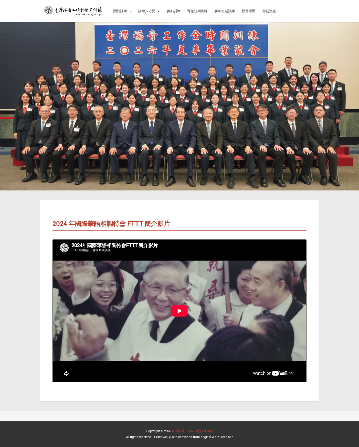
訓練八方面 (146, 11)
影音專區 (248, 11)
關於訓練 (120, 11)
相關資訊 (269, 11)
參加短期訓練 (224, 11)
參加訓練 (173, 11)
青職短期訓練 (197, 11)
